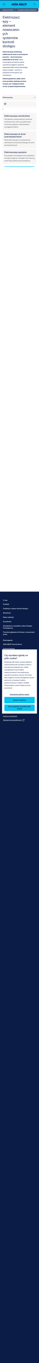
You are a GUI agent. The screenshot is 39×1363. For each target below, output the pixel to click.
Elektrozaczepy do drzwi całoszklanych (20, 484)
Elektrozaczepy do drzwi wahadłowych (20, 469)
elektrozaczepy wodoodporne (17, 433)
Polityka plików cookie (11, 685)
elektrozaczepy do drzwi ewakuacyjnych (21, 451)
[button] (27, 10)
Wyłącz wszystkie (19, 700)
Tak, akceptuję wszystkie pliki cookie (19, 708)
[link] (9, 10)
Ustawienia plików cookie (19, 694)
